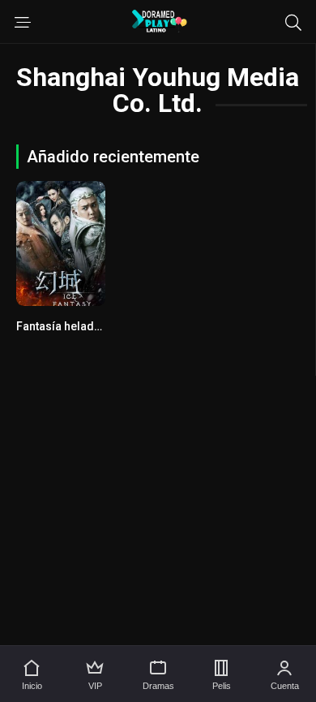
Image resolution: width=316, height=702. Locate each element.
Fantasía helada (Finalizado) (92, 326)
